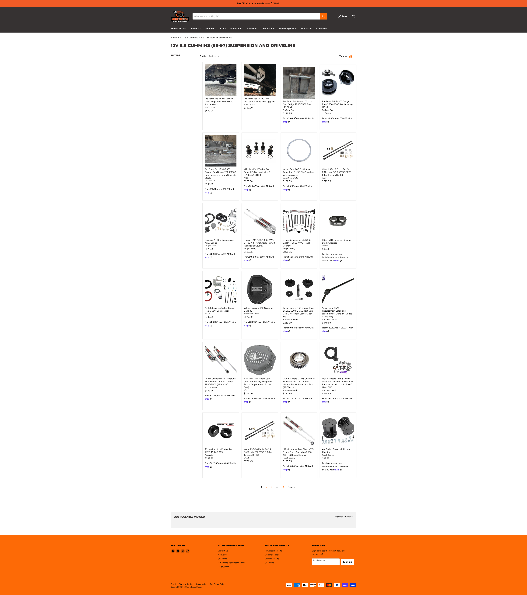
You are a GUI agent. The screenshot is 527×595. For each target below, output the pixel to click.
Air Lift (207, 314)
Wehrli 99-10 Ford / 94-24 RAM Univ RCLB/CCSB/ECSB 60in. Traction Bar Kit (336, 172)
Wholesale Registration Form (231, 562)
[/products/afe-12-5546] (260, 360)
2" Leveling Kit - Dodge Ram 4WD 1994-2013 (219, 451)
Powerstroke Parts (273, 550)
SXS (222, 28)
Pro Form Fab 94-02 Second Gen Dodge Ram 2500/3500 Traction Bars (219, 101)
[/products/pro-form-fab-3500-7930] (260, 80)
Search (173, 584)
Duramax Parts (272, 554)
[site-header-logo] (180, 16)
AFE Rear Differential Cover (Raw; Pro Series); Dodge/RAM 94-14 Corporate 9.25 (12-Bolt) (259, 383)
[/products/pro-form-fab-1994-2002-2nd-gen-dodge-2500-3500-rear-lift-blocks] (299, 83)
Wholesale (306, 28)
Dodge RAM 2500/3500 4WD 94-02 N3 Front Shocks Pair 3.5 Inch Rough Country (260, 243)
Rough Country (211, 246)
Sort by (203, 56)
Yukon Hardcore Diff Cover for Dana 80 (258, 309)
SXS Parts (269, 562)
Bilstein (325, 246)
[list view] (354, 56)
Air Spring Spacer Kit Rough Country (336, 451)
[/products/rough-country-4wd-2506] (299, 221)
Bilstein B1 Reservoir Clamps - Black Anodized (337, 241)
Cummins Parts (272, 558)
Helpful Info (269, 28)
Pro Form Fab (210, 107)
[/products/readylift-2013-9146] (220, 431)
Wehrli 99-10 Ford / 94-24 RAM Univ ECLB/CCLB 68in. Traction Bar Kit (258, 452)
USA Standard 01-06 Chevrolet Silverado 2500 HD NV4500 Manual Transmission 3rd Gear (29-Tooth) (299, 383)
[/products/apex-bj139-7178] (260, 151)
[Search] (323, 16)
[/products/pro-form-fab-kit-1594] (338, 83)
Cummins (195, 28)
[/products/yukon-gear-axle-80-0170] (260, 289)
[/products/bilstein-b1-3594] (338, 221)
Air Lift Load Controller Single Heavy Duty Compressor (220, 309)
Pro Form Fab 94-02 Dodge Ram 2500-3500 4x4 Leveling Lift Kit (337, 104)
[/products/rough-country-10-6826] (299, 431)
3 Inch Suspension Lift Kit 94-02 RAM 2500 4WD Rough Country (297, 243)
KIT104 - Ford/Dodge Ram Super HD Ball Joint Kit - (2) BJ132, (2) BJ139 (257, 172)
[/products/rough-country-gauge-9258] (220, 221)
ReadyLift (209, 455)
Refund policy (201, 584)
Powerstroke (177, 28)
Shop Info (222, 558)
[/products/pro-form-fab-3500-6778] (220, 80)
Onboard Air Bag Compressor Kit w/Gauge (219, 241)
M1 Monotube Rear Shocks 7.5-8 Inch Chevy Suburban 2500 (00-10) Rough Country (299, 452)
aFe (245, 390)
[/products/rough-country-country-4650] (338, 431)
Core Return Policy (217, 584)
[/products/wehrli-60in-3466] (338, 151)
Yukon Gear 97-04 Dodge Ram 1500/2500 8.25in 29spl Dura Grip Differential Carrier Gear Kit (298, 312)
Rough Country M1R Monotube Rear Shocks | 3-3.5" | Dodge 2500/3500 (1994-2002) (220, 381)
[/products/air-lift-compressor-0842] (220, 289)
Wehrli (324, 178)
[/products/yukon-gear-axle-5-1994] (299, 151)
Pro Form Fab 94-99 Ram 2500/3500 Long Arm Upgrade (259, 100)
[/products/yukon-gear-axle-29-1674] (299, 360)
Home (174, 37)
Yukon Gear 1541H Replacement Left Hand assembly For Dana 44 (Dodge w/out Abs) (337, 312)
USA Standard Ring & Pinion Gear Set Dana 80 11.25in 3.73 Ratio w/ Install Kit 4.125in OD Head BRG (337, 383)
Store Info (252, 28)
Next (290, 487)
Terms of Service (186, 584)
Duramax (210, 28)
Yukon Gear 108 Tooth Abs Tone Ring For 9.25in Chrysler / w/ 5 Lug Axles (298, 172)
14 (282, 487)
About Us (222, 554)
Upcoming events (288, 28)
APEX (246, 178)
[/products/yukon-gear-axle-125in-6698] (338, 360)
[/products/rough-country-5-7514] (260, 221)
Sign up (347, 562)
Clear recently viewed (344, 517)
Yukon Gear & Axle (290, 178)
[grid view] (350, 56)
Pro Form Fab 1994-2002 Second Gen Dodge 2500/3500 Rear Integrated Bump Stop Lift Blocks (220, 173)
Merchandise (236, 28)
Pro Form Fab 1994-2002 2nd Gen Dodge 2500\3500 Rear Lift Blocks (298, 104)
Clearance (321, 28)
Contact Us (223, 550)
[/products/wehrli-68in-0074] (260, 431)
